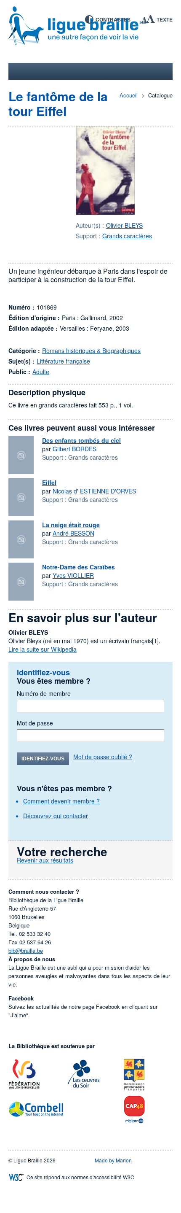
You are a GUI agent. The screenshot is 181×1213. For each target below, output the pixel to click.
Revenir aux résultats (45, 860)
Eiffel (49, 482)
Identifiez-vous (42, 759)
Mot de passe (35, 723)
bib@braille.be (25, 950)
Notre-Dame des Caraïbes (78, 567)
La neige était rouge (71, 524)
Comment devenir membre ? (61, 801)
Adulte (40, 371)
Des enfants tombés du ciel (81, 440)
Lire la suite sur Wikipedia (42, 649)
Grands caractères (127, 236)
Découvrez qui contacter (55, 815)
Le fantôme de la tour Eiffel (58, 103)
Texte (165, 19)
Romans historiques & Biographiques (91, 350)
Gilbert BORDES (74, 449)
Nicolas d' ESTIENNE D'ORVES (94, 491)
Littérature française (63, 361)
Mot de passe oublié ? (102, 756)
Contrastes (113, 19)
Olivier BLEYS (124, 225)
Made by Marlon (113, 1160)
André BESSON (73, 533)
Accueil (129, 95)
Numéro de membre (44, 693)
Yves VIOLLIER (73, 575)
